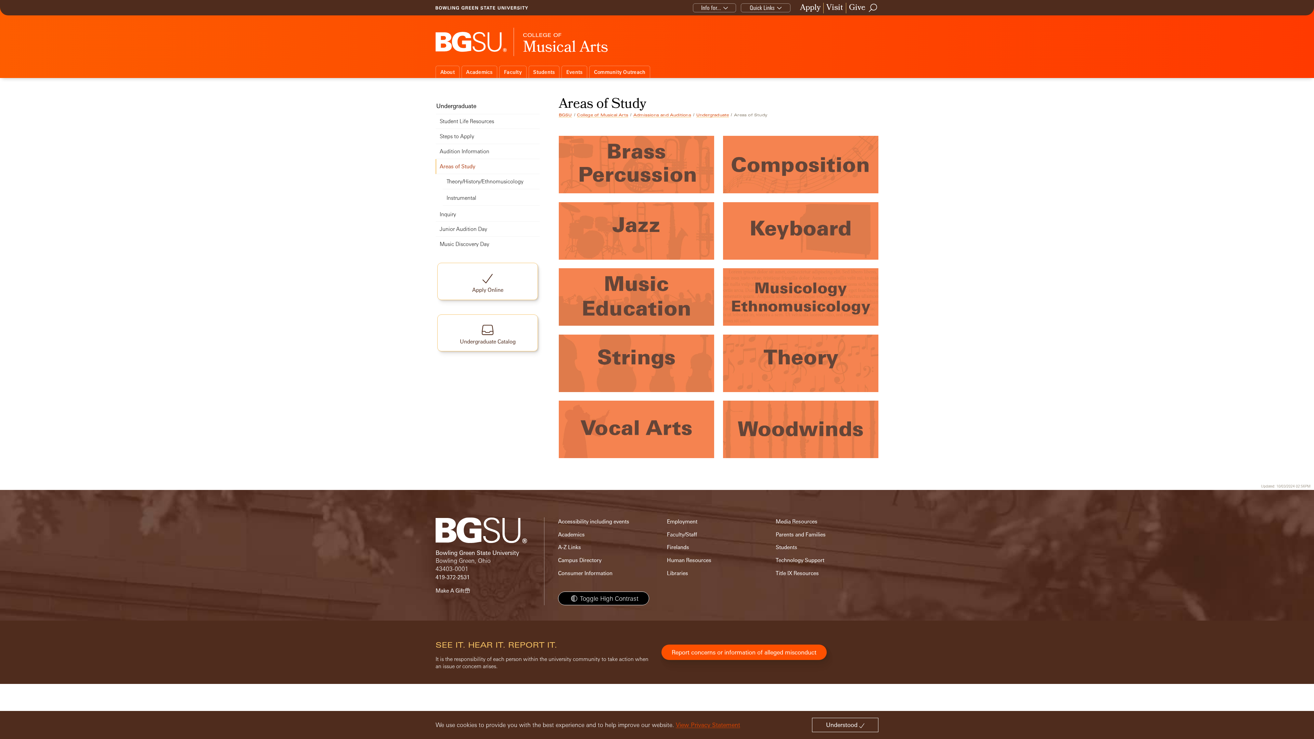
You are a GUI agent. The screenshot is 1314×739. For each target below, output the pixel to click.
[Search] (873, 7)
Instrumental (461, 198)
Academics (479, 72)
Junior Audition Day (463, 229)
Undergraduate (712, 115)
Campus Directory (580, 560)
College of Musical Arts (602, 115)
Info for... (711, 7)
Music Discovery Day (464, 244)
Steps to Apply (457, 136)
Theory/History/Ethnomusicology (485, 181)
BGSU (565, 115)
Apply (810, 8)
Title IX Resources (797, 573)
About (447, 72)
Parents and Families (801, 534)
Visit (834, 8)
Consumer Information (585, 573)
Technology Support (800, 560)
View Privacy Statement (708, 724)
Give (857, 8)
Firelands (678, 547)
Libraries (677, 573)
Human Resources (689, 560)
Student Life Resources (467, 121)
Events (574, 72)
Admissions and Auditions (662, 115)
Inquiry (448, 214)
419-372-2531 (453, 577)
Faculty (513, 72)
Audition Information (464, 151)
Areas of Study (457, 166)
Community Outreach (620, 72)
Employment (682, 521)
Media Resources (796, 521)
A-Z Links (569, 547)
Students (544, 72)
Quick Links (762, 7)
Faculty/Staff (682, 534)
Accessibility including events (593, 521)
